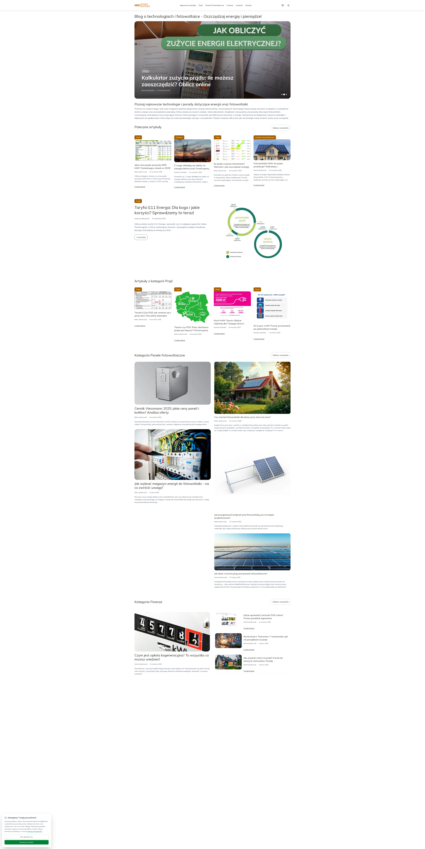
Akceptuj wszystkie (26, 842)
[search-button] (282, 5)
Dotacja (248, 5)
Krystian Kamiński (180, 172)
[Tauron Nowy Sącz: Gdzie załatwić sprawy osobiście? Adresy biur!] (212, 60)
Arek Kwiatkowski (260, 170)
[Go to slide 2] (284, 94)
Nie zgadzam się (26, 837)
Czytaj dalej (141, 237)
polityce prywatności (34, 831)
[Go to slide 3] (286, 94)
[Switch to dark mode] (289, 5)
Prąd (201, 5)
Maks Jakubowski (148, 90)
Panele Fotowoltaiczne (214, 5)
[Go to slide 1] (282, 94)
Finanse (230, 5)
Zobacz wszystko (281, 128)
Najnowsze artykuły (188, 5)
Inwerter (239, 5)
